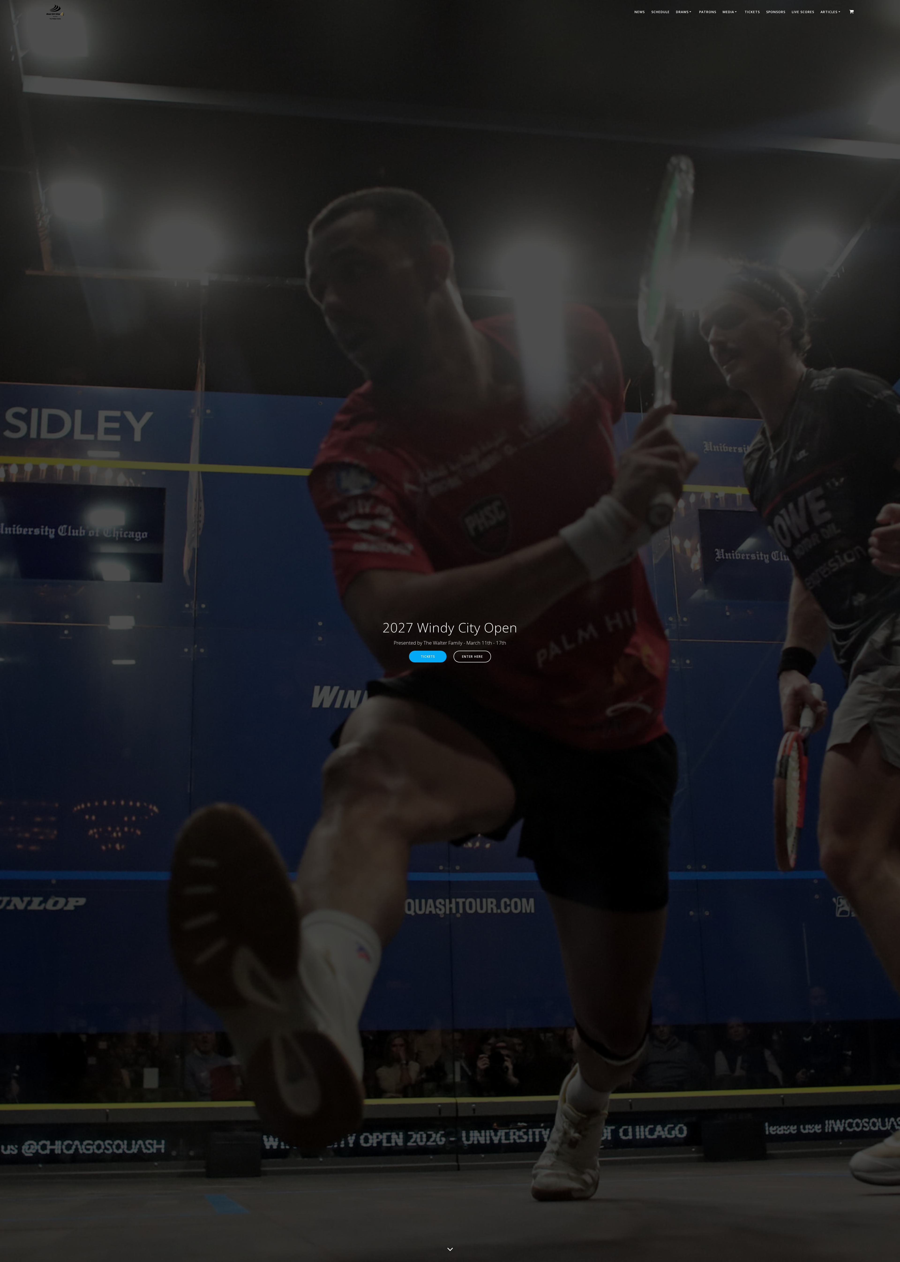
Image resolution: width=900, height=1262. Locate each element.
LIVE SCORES (803, 12)
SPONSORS (775, 12)
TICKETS (752, 12)
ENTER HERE (472, 656)
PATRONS (707, 12)
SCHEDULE (660, 12)
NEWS (639, 12)
